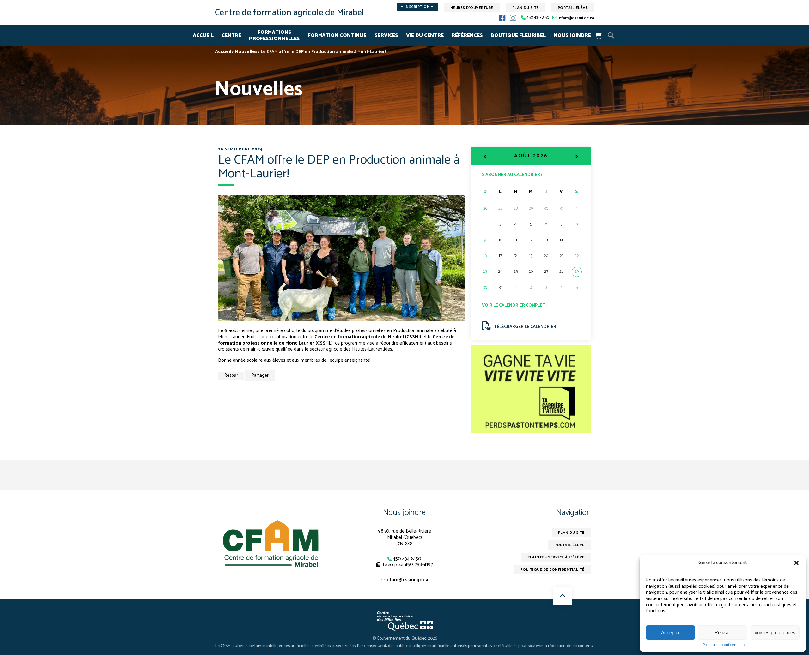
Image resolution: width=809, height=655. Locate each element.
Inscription (417, 7)
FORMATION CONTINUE (337, 35)
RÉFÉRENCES (467, 35)
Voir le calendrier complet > (515, 305)
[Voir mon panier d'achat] (598, 36)
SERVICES (386, 35)
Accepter (670, 632)
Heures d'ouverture (471, 8)
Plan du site (525, 8)
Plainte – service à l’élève (556, 557)
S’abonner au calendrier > (512, 174)
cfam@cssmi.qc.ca (576, 18)
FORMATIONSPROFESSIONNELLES (274, 35)
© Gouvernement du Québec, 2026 (404, 638)
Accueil (203, 35)
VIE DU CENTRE (425, 35)
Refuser (723, 632)
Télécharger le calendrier (525, 326)
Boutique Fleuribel (518, 35)
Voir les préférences (774, 632)
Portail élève (573, 8)
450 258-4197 (419, 565)
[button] (796, 563)
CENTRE (231, 35)
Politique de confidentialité (724, 645)
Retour (231, 375)
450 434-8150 (537, 17)
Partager (260, 375)
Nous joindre (404, 512)
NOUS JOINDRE (572, 35)
